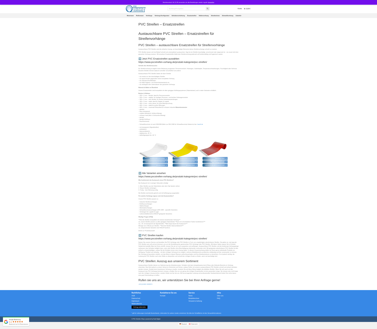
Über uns (220, 296)
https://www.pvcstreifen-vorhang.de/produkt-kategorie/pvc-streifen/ (172, 62)
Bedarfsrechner (193, 298)
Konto (240, 8)
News (190, 296)
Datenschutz (136, 298)
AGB (133, 296)
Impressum (135, 301)
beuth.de (200, 124)
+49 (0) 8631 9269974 (145, 284)
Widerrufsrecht (137, 303)
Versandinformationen (214, 313)
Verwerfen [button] (211, 2)
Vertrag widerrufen (139, 307)
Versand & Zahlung (195, 301)
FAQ (218, 298)
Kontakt (162, 296)
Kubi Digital (156, 319)
